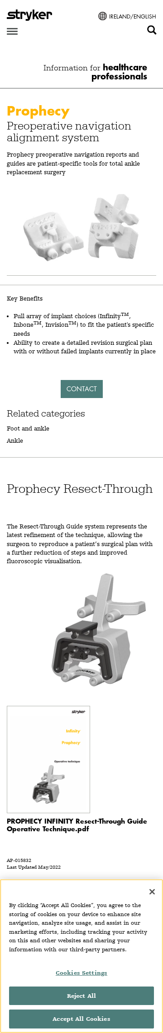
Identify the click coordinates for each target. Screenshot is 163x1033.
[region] (81, 956)
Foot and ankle (28, 428)
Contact (82, 388)
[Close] (152, 892)
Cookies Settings (81, 972)
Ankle (15, 440)
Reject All (81, 995)
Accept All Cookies (81, 1018)
